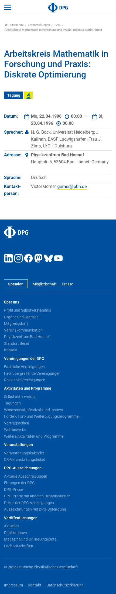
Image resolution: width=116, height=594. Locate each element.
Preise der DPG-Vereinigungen (29, 503)
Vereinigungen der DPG (24, 358)
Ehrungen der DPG (19, 483)
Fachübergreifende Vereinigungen (32, 373)
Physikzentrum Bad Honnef (27, 337)
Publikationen (15, 533)
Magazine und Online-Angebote (30, 539)
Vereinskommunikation (23, 330)
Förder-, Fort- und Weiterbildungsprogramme (41, 416)
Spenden (15, 284)
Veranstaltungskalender (24, 453)
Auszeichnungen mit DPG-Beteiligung (35, 509)
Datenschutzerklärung (65, 585)
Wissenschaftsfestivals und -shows (33, 410)
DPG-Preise (13, 489)
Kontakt (11, 350)
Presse (67, 284)
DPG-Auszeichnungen (23, 468)
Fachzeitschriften (18, 546)
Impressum (13, 585)
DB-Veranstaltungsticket (24, 459)
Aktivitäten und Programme (27, 388)
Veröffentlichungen (20, 518)
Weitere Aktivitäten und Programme (33, 436)
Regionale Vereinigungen (24, 380)
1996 (57, 25)
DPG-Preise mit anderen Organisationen (37, 496)
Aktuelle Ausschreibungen (25, 476)
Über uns (11, 302)
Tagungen (12, 403)
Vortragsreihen (16, 423)
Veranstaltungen (39, 25)
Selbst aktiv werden (20, 396)
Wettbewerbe (15, 429)
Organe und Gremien (21, 317)
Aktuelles (11, 526)
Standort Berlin (16, 343)
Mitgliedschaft (45, 284)
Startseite (16, 25)
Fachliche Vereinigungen (24, 366)
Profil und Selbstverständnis (27, 310)
